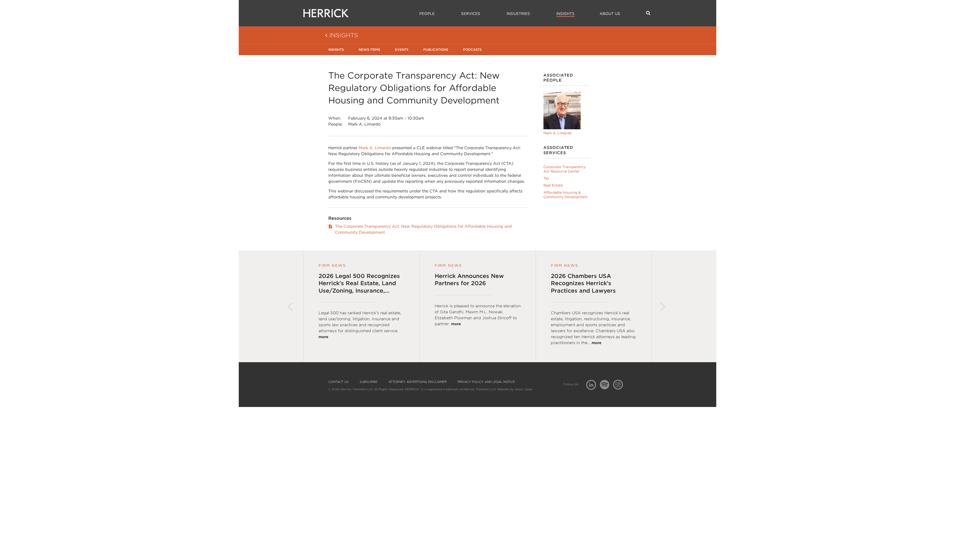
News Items (369, 49)
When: (334, 118)
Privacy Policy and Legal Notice (486, 381)
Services (470, 13)
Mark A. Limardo (364, 124)
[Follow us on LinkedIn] (593, 385)
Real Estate (553, 185)
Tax (546, 178)
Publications (435, 49)
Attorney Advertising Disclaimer (417, 381)
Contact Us (338, 381)
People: (335, 124)
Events (401, 49)
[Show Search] (648, 13)
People (427, 13)
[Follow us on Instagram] (620, 384)
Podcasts (472, 49)
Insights (565, 13)
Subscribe (369, 381)
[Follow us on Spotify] (606, 387)
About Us (610, 13)
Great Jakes (523, 389)
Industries (518, 13)
